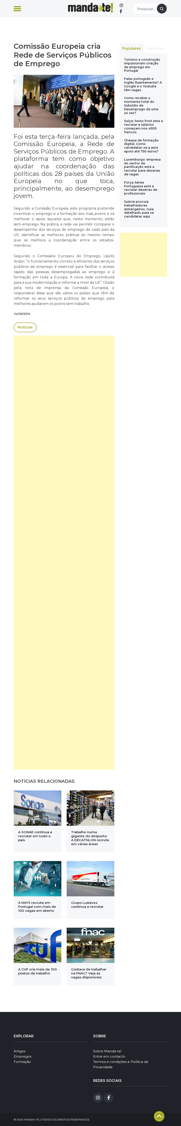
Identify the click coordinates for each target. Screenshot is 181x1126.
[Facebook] (121, 11)
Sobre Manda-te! (107, 1051)
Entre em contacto (109, 1056)
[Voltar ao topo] (159, 1116)
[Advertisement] (64, 553)
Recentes (155, 48)
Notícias (25, 327)
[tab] (131, 48)
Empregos (22, 1056)
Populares (131, 48)
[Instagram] (121, 5)
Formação (22, 1062)
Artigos (19, 1051)
